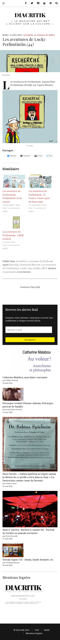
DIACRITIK (30, 15)
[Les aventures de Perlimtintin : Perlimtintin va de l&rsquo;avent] (14, 181)
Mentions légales (34, 633)
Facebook (25, 3)
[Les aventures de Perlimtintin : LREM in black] (14, 221)
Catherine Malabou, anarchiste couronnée (25, 377)
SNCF (44, 268)
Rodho (6, 35)
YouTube (43, 3)
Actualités (28, 35)
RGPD (47, 630)
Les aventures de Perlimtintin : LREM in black (13, 235)
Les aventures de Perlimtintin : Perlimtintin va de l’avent (12, 196)
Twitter (31, 3)
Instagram (37, 3)
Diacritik (14, 264)
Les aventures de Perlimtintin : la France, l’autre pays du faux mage (39, 196)
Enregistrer (30, 339)
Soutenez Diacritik (49, 3)
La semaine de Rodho (44, 35)
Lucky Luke (26, 268)
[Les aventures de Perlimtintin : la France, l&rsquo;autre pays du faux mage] (40, 181)
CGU (37, 630)
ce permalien (10, 271)
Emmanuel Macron (30, 264)
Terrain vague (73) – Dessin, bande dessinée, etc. (28, 559)
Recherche (55, 3)
